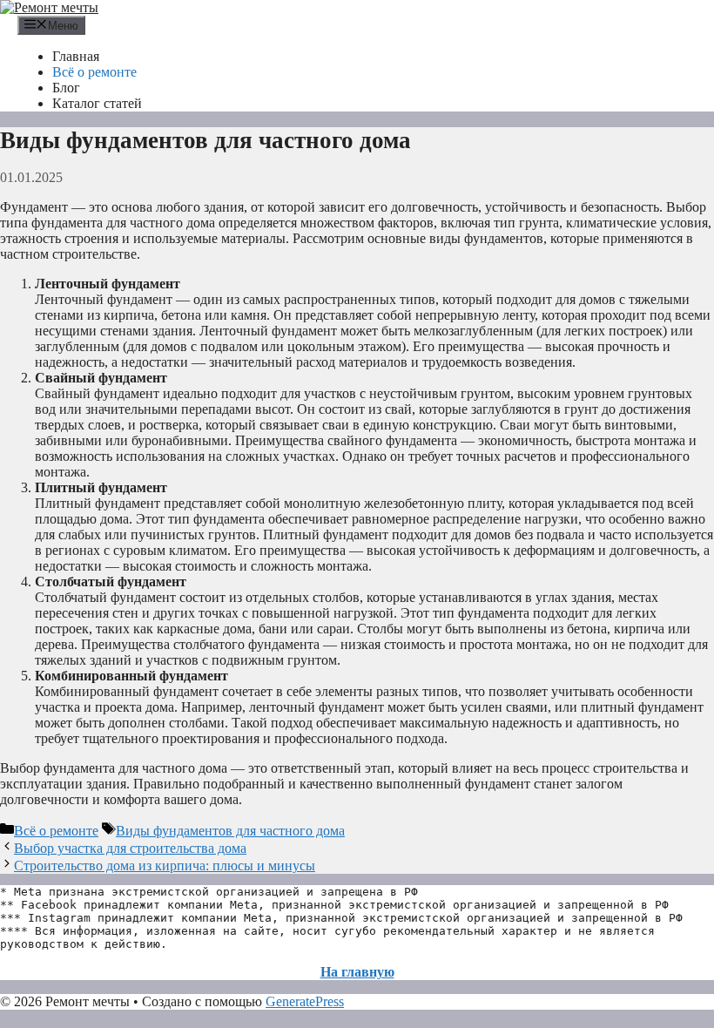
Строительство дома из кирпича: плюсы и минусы (164, 865)
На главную (357, 971)
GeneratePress (305, 1001)
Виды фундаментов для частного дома (230, 830)
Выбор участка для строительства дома (130, 848)
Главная (75, 56)
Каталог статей (97, 103)
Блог (66, 87)
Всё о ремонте (94, 71)
